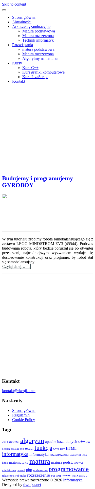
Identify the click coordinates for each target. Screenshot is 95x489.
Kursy (17, 63)
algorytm (32, 440)
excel (29, 448)
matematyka (18, 462)
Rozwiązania (22, 45)
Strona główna (23, 17)
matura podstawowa (38, 49)
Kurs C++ (30, 67)
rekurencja (8, 475)
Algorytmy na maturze (40, 58)
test (73, 475)
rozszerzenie (38, 475)
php (29, 469)
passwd (21, 470)
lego (84, 454)
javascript (75, 454)
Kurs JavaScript (35, 77)
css (88, 442)
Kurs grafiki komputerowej (44, 72)
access (14, 441)
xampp (82, 475)
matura (39, 461)
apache (50, 441)
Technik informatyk (38, 40)
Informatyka (73, 480)
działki (15, 448)
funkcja (43, 448)
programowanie (69, 468)
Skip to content (14, 4)
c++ (81, 441)
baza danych (67, 441)
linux (5, 462)
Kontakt (18, 81)
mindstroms (9, 470)
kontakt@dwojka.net (18, 391)
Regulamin (21, 415)
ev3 (22, 448)
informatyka (15, 454)
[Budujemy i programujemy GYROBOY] (21, 230)
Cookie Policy (23, 419)
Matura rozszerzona (38, 35)
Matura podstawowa (38, 31)
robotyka (20, 475)
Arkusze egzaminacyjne (31, 26)
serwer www (61, 475)
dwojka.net (32, 484)
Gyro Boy (59, 448)
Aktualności (21, 22)
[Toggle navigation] (4, 10)
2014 (5, 442)
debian (6, 448)
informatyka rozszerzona (49, 454)
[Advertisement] (47, 126)
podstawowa (40, 470)
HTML (71, 448)
